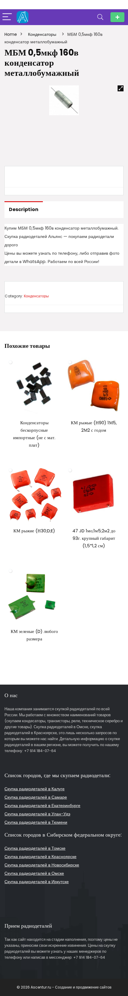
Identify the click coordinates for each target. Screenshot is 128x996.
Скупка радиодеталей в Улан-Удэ (37, 814)
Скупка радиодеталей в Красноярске (40, 857)
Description (23, 209)
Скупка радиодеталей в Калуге (34, 789)
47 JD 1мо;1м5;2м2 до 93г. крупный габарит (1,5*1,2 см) (93, 538)
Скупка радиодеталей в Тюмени (35, 822)
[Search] (100, 17)
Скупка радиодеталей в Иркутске (36, 882)
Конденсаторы (42, 34)
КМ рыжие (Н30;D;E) (34, 531)
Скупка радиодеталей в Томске (34, 848)
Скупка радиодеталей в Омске (34, 873)
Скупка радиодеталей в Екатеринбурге (42, 806)
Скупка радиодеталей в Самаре (35, 797)
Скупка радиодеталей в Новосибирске (41, 865)
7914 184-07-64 (117, 17)
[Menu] (7, 17)
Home (10, 34)
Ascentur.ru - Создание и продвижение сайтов (71, 987)
